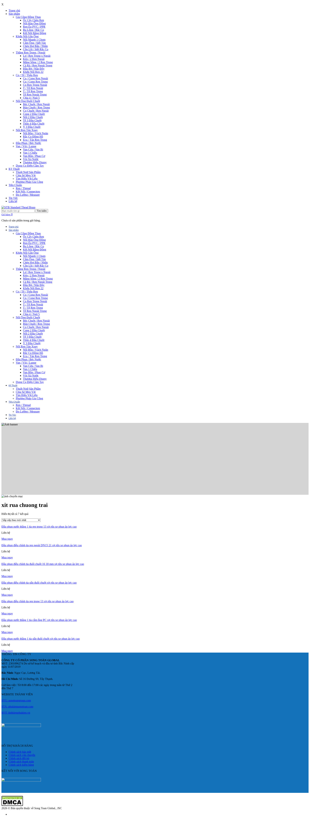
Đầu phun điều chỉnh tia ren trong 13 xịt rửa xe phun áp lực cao (37, 601)
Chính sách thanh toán (21, 761)
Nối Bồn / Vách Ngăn (35, 133)
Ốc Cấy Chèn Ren (33, 20)
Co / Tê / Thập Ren (27, 75)
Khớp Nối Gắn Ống (27, 36)
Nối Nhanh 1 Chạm (34, 39)
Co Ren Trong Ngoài (35, 84)
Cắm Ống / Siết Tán (34, 42)
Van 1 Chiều (30, 152)
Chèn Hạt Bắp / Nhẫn (35, 46)
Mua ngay (7, 538)
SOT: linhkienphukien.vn (15, 712)
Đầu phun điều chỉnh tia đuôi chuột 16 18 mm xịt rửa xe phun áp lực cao (42, 563)
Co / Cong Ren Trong (35, 81)
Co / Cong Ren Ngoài (35, 78)
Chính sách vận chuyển (22, 755)
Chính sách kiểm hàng (21, 764)
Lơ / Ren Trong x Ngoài (36, 55)
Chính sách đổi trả (19, 758)
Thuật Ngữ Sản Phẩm (28, 172)
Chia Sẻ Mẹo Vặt (26, 175)
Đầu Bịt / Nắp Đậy (33, 68)
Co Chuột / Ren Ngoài (36, 110)
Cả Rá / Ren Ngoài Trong (37, 65)
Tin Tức (13, 198)
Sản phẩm (14, 13)
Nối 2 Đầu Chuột (33, 117)
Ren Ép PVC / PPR (34, 26)
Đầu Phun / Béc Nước (28, 143)
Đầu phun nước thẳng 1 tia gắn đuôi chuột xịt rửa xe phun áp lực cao (40, 638)
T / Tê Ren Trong (33, 91)
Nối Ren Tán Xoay (27, 130)
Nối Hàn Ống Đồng (34, 23)
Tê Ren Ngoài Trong (35, 94)
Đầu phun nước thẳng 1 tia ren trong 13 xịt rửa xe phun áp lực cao (39, 526)
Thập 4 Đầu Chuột (33, 123)
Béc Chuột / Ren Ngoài (36, 104)
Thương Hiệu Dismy (35, 162)
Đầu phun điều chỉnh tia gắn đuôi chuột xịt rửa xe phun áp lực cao (39, 582)
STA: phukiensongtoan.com (17, 706)
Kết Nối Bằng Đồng (34, 33)
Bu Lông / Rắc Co (33, 29)
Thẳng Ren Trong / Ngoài (30, 52)
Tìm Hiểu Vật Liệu (26, 178)
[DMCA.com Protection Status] (12, 804)
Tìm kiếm (42, 211)
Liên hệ (13, 201)
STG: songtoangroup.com (16, 700)
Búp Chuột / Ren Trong (36, 107)
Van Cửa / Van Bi (33, 149)
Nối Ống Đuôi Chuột (28, 101)
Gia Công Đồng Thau (28, 16)
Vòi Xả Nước (31, 159)
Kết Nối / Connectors (28, 191)
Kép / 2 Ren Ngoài (33, 59)
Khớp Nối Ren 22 (33, 71)
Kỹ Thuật (14, 168)
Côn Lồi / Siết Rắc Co (35, 49)
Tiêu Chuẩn (15, 185)
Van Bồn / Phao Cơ (34, 155)
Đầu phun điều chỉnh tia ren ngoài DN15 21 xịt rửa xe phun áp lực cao (41, 545)
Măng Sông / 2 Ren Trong (38, 62)
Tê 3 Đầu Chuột (32, 120)
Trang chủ (14, 10)
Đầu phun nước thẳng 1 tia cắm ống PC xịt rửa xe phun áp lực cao (39, 620)
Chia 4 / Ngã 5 (31, 97)
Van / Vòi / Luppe (26, 146)
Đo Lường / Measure (28, 194)
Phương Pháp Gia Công (29, 181)
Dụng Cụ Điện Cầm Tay (30, 165)
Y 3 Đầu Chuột (31, 126)
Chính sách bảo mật (20, 751)
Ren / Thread (23, 188)
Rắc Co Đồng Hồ (33, 136)
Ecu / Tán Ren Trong (35, 139)
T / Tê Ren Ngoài (33, 88)
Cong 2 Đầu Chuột (34, 113)
